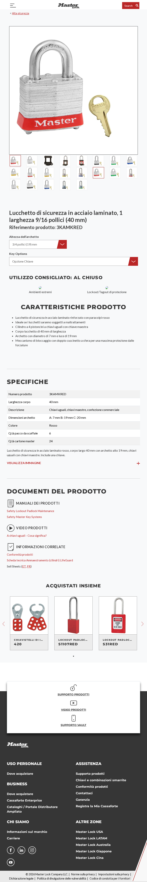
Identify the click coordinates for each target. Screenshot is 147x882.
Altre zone (88, 821)
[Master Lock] (68, 5)
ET (24, 566)
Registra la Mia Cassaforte (97, 806)
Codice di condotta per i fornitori (110, 878)
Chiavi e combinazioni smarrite (101, 780)
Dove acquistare (20, 774)
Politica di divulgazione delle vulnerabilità (61, 878)
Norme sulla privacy (83, 874)
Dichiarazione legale (21, 878)
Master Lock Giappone (94, 851)
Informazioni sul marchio (27, 832)
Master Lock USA (89, 832)
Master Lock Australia (93, 845)
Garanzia (83, 800)
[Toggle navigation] (13, 5)
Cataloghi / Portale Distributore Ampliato (32, 809)
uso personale (24, 763)
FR (29, 566)
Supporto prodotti (90, 774)
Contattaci (84, 793)
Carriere (13, 838)
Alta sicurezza (20, 13)
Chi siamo (18, 821)
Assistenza (88, 763)
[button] (38, 244)
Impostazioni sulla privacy (113, 874)
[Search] (137, 5)
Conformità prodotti (92, 787)
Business (17, 784)
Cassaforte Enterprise (24, 800)
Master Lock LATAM (91, 838)
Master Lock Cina (90, 858)
